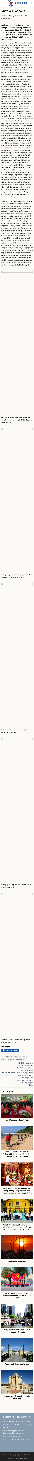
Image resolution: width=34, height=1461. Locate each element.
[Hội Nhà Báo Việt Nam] (17, 3)
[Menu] (2, 3)
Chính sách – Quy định (22, 1454)
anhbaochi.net (20, 1059)
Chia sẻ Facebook (11, 1050)
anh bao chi (17, 1057)
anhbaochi (11, 1059)
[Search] (32, 3)
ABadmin (4, 16)
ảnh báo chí (8, 1057)
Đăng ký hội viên (8, 1454)
